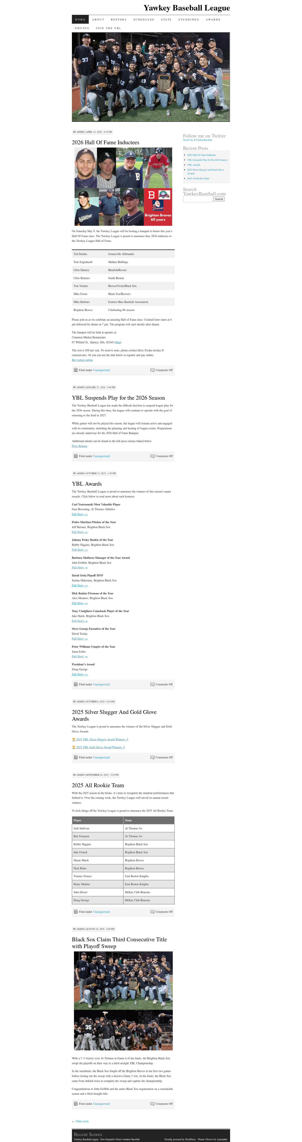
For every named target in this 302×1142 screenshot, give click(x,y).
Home (80, 19)
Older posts (80, 1121)
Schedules (144, 19)
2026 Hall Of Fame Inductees (105, 142)
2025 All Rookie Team (98, 785)
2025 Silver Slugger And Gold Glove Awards (114, 715)
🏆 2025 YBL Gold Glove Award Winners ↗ (98, 747)
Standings (189, 19)
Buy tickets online (82, 360)
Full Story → (80, 514)
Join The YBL (108, 28)
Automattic (222, 1139)
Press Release (79, 446)
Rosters (119, 19)
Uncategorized (101, 370)
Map (117, 342)
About (98, 19)
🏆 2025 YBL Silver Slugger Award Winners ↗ (100, 739)
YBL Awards (87, 483)
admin (80, 131)
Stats (166, 19)
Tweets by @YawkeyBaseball (197, 139)
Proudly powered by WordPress (180, 1139)
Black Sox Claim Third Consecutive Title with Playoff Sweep (119, 942)
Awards (213, 19)
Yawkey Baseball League (187, 7)
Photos (82, 28)
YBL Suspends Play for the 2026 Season (118, 397)
